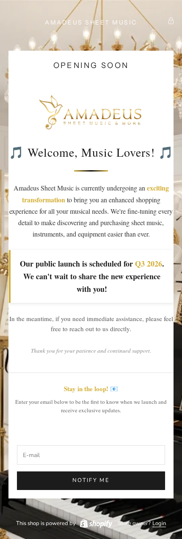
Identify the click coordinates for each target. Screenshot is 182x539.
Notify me (91, 480)
